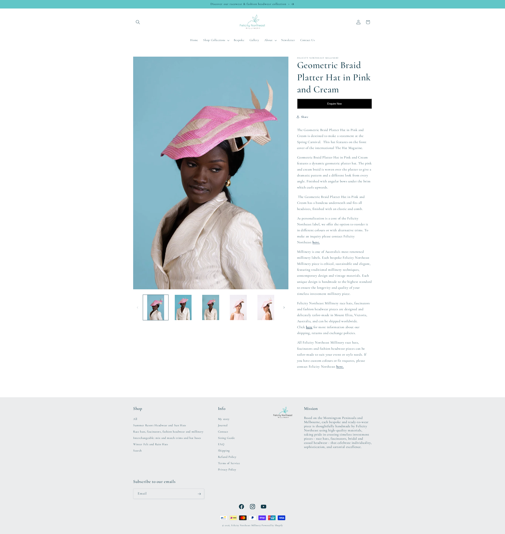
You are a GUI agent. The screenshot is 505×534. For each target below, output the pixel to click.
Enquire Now (334, 103)
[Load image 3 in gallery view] (211, 307)
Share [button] (304, 116)
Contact (223, 431)
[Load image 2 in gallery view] (183, 307)
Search (137, 450)
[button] (138, 22)
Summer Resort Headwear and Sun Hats (159, 425)
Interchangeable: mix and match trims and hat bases (167, 437)
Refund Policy (227, 456)
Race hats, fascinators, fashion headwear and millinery (168, 431)
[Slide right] (284, 307)
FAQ (221, 444)
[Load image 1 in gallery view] (155, 307)
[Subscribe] (199, 494)
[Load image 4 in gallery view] (238, 307)
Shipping (224, 450)
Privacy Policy (227, 469)
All (135, 419)
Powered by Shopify (272, 525)
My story (224, 419)
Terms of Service (229, 463)
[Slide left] (137, 307)
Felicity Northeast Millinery (246, 525)
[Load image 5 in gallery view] (266, 307)
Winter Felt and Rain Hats (150, 444)
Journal (223, 425)
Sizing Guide (226, 437)
